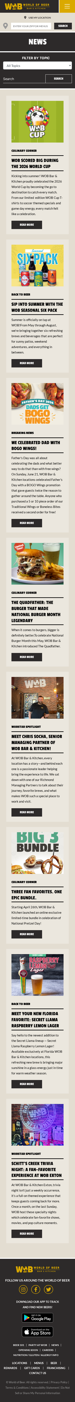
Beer (54, 1363)
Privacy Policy (59, 1382)
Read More (27, 225)
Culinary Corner (24, 151)
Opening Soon (28, 1350)
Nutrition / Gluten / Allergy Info (36, 1355)
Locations (19, 1363)
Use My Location (40, 17)
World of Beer (17, 1382)
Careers (47, 1350)
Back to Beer (20, 294)
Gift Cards (32, 1368)
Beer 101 (18, 1345)
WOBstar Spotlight (26, 727)
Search (63, 26)
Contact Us (37, 1373)
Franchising (56, 1368)
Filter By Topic (36, 58)
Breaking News (22, 433)
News (55, 1345)
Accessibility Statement (45, 1387)
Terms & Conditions (17, 1387)
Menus (39, 1363)
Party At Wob (38, 1345)
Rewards (10, 1368)
